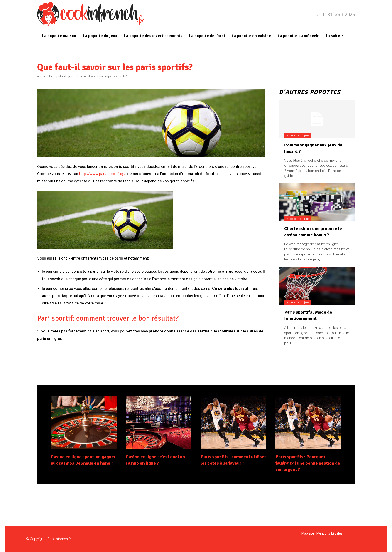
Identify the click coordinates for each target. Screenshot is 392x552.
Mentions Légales (329, 533)
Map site (307, 533)
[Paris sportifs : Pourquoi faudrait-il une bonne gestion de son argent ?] (308, 422)
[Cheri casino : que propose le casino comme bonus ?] (317, 202)
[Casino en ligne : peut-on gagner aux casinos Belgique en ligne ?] (84, 422)
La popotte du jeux (61, 76)
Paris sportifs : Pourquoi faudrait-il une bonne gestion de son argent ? (307, 463)
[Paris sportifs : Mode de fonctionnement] (317, 286)
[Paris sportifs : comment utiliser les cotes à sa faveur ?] (233, 422)
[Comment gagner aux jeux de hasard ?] (317, 119)
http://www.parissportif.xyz (102, 173)
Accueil (41, 76)
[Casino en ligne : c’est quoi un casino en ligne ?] (158, 422)
